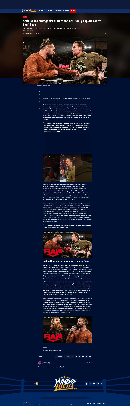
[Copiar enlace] (39, 108)
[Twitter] (39, 95)
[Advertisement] (65, 4)
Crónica (54, 350)
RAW (25, 17)
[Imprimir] (90, 356)
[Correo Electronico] (83, 356)
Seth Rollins (58, 350)
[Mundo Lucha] (29, 11)
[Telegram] (39, 105)
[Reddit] (39, 101)
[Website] (88, 362)
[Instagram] (97, 383)
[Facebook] (39, 91)
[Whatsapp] (39, 98)
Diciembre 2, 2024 (65, 312)
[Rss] (91, 362)
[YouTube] (94, 383)
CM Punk (50, 350)
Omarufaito (28, 33)
